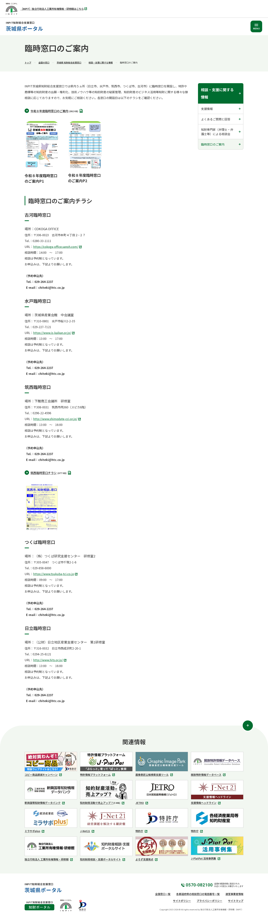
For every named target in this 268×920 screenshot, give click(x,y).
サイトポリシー (182, 900)
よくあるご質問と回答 (215, 119)
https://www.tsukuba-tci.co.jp (54, 574)
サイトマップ (235, 900)
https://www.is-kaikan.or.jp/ (53, 333)
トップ (28, 62)
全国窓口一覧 (162, 894)
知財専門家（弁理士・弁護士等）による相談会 (217, 131)
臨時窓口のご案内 (212, 144)
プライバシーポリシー (209, 900)
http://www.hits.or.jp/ (49, 660)
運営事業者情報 (234, 894)
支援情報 (207, 109)
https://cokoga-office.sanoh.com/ (56, 247)
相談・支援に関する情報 (101, 62)
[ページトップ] (248, 725)
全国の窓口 (43, 62)
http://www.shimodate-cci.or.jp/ (56, 419)
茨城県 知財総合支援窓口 (69, 62)
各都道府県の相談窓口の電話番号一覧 (198, 894)
